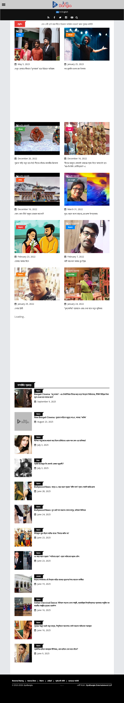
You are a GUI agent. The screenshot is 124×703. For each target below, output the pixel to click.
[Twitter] (60, 17)
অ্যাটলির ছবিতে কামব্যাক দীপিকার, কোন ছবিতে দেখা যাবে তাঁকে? (56, 649)
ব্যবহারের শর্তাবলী (73, 681)
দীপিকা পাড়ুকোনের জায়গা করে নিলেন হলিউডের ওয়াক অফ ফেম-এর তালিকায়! (60, 440)
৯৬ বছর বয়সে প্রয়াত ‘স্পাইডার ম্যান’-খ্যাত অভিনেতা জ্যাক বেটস (56, 556)
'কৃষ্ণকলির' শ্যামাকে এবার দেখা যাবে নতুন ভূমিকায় (83, 308)
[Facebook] (54, 17)
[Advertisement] (62, 96)
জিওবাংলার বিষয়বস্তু (18, 681)
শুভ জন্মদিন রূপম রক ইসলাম (74, 68)
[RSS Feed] (48, 17)
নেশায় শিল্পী (19, 308)
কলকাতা (38, 576)
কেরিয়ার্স (49, 681)
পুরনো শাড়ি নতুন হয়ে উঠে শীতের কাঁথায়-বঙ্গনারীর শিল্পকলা (36, 163)
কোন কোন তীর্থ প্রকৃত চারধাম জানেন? (29, 213)
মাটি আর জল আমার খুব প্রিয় (75, 261)
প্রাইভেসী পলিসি (60, 681)
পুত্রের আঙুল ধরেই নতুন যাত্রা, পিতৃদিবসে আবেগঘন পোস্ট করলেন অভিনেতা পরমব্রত (63, 626)
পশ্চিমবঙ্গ (70, 35)
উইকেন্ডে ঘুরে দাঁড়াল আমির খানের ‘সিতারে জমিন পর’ (51, 533)
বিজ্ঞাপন (41, 681)
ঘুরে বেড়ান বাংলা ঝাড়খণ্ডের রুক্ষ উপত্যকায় (81, 213)
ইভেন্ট (69, 129)
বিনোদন (38, 391)
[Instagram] (66, 17)
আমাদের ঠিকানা (31, 681)
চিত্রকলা (20, 227)
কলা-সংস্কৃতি (71, 180)
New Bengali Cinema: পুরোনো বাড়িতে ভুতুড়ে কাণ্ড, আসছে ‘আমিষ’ (60, 417)
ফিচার (19, 35)
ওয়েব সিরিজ (71, 274)
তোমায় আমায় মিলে (22, 261)
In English (63, 11)
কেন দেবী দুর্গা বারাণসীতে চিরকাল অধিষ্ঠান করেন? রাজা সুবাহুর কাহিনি (67, 24)
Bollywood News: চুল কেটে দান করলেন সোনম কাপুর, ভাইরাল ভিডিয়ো (60, 510)
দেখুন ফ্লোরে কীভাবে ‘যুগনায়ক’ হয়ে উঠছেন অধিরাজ (34, 68)
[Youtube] (72, 17)
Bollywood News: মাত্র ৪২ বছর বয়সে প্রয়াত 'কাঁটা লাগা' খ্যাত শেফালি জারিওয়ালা (64, 487)
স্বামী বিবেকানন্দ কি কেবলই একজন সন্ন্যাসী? (49, 464)
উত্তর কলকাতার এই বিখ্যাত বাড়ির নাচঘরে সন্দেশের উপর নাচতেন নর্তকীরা (59, 579)
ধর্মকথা (20, 180)
